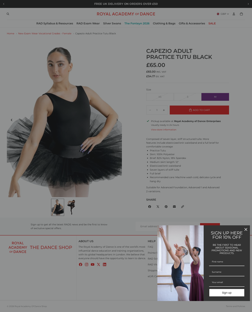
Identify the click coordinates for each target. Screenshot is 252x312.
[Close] (246, 229)
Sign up (227, 293)
